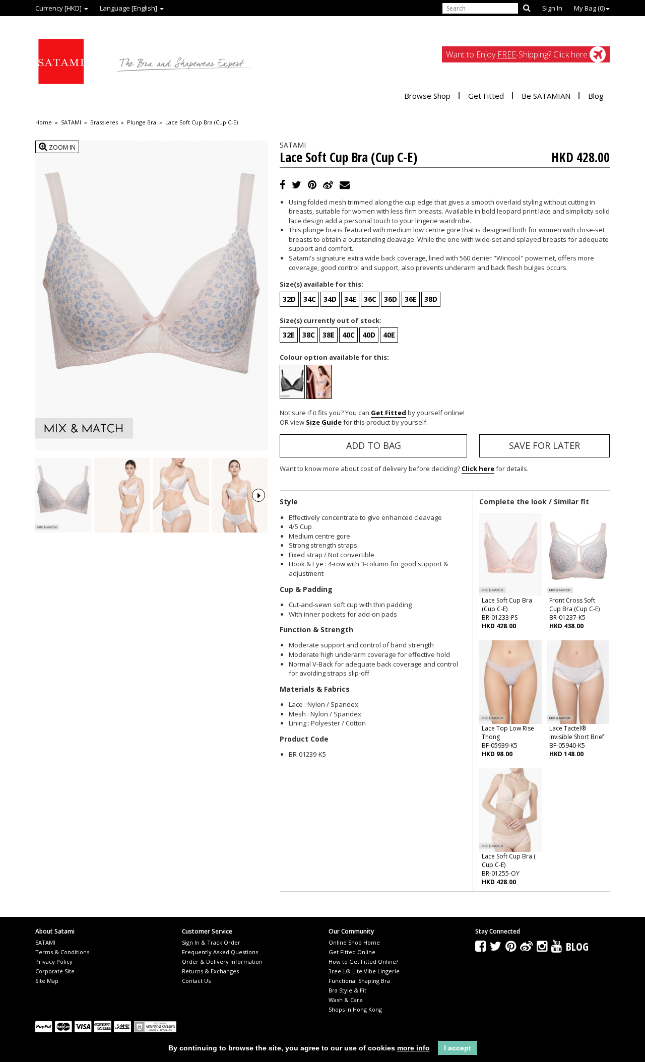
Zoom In (61, 147)
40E (389, 335)
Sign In (552, 8)
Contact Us (196, 980)
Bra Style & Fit (347, 990)
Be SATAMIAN (546, 96)
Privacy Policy (54, 961)
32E (289, 335)
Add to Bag (373, 445)
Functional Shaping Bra (359, 980)
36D (390, 299)
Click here (478, 468)
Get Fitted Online (352, 952)
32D (289, 299)
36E (411, 299)
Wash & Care (346, 1000)
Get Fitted (486, 96)
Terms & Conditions (62, 952)
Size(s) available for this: (321, 284)
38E (328, 335)
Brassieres (104, 122)
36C (370, 299)
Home (43, 122)
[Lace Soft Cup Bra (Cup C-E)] (63, 495)
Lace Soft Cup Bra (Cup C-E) (201, 122)
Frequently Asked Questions (220, 952)
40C (348, 335)
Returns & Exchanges (210, 971)
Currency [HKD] (59, 8)
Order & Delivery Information (222, 961)
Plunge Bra (141, 122)
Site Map (46, 980)
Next (258, 495)
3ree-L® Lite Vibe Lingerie (364, 971)
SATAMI (71, 122)
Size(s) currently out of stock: (330, 320)
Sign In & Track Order (211, 942)
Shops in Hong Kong (355, 1009)
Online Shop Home (354, 942)
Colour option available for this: (334, 357)
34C (309, 299)
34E (350, 299)
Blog (596, 96)
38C (308, 335)
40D (368, 335)
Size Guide (324, 422)
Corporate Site (55, 971)
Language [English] (129, 8)
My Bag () (589, 8)
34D (330, 299)
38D (430, 299)
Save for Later (544, 445)
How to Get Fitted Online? (363, 961)
